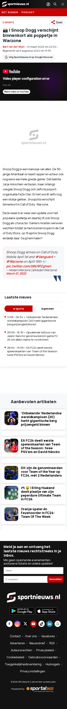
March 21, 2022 (16, 273)
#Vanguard (44, 257)
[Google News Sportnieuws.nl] (57, 624)
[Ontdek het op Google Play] (22, 611)
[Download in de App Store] (46, 611)
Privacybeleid (45, 650)
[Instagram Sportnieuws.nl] (17, 624)
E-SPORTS (8, 22)
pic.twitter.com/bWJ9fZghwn (28, 266)
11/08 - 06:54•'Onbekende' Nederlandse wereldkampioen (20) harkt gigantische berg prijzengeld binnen (32, 320)
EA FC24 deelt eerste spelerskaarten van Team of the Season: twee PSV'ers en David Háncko (40, 446)
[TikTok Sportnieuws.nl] (41, 624)
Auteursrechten (21, 650)
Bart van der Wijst (13, 46)
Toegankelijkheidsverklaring (23, 664)
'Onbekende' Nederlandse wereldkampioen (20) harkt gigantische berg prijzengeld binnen (41, 419)
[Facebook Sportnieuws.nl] (9, 624)
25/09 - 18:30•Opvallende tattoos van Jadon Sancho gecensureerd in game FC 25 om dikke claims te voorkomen (32, 335)
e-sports (18, 308)
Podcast (28, 12)
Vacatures (48, 636)
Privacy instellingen (32, 671)
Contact (15, 636)
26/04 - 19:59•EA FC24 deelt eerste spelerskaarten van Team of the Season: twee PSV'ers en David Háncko (32, 351)
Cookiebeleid (15, 657)
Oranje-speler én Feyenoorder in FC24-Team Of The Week (38, 513)
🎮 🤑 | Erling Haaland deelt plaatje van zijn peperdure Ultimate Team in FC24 (41, 493)
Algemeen (47, 308)
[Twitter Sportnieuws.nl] (25, 624)
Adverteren (17, 643)
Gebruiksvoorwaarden (43, 657)
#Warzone (14, 261)
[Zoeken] (55, 4)
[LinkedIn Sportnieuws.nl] (49, 624)
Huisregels (53, 664)
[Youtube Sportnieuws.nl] (33, 624)
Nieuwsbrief (37, 643)
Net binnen (10, 12)
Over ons (31, 636)
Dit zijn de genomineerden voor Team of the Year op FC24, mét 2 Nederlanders (42, 471)
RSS (52, 643)
